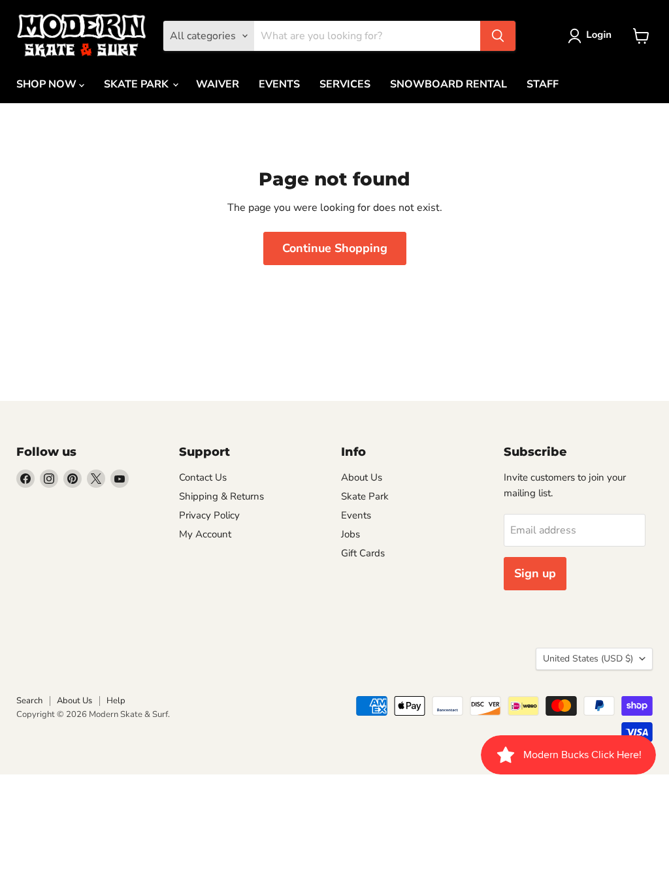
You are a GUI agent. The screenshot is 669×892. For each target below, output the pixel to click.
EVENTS (279, 84)
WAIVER (217, 84)
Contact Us (203, 477)
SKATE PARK (137, 84)
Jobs (350, 534)
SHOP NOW (47, 84)
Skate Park (365, 496)
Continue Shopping (334, 248)
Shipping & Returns (221, 496)
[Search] (497, 36)
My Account (205, 534)
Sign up (535, 573)
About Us (361, 477)
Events (356, 515)
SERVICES (344, 84)
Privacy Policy (209, 515)
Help (115, 701)
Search (29, 701)
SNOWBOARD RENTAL (448, 84)
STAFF (543, 84)
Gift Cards (363, 553)
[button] (592, 36)
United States (588, 658)
